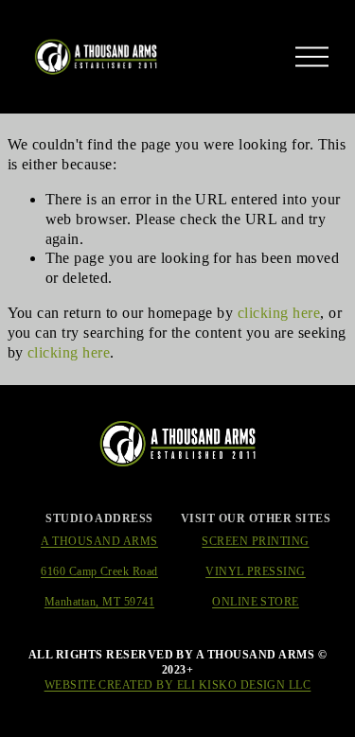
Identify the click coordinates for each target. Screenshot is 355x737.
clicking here (279, 313)
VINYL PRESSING (255, 571)
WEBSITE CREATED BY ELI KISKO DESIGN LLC (177, 685)
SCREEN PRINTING (255, 541)
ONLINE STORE (255, 601)
